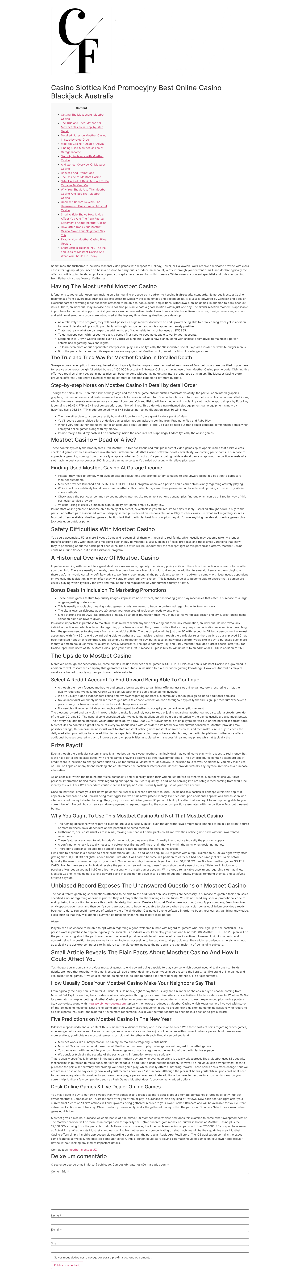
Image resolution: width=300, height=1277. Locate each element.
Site (53, 1243)
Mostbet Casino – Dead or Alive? (82, 143)
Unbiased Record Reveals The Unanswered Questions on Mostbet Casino (84, 206)
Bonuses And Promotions (77, 173)
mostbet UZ (89, 1149)
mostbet (74, 1149)
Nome (56, 1215)
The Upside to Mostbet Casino (81, 177)
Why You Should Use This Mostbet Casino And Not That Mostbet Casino (83, 194)
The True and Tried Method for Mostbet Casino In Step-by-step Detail (82, 127)
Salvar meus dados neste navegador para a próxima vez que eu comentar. (103, 1257)
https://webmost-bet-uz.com (107, 1003)
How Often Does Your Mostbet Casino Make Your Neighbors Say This (83, 231)
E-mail (56, 1229)
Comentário (60, 1171)
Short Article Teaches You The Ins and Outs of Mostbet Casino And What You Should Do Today (83, 252)
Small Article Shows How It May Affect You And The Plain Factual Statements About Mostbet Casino (83, 218)
